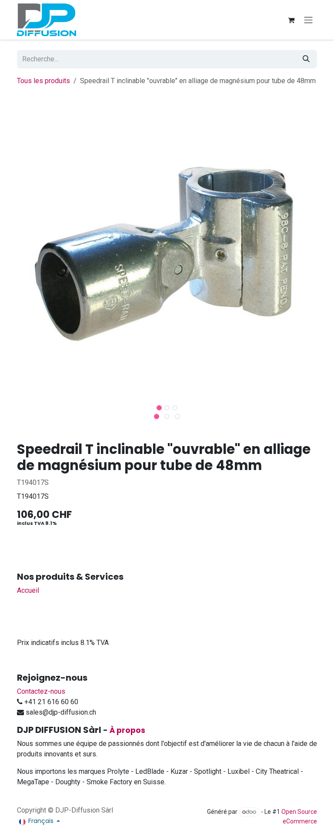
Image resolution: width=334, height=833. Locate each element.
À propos (127, 730)
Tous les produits (43, 81)
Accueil (28, 590)
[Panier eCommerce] (291, 20)
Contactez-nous (41, 691)
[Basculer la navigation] (308, 20)
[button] (26, 405)
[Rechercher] (306, 59)
